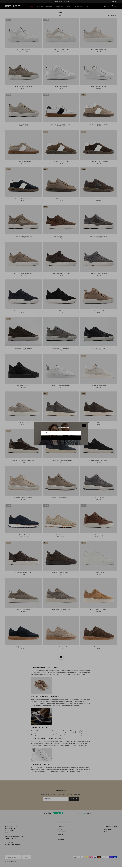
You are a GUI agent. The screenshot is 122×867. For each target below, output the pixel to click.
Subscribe (61, 438)
